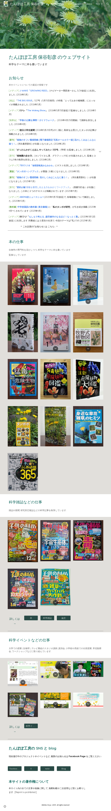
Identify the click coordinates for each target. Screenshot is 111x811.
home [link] (53, 4)
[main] (55, 59)
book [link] (70, 4)
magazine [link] (79, 4)
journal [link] (89, 4)
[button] (108, 4)
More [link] (98, 4)
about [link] (61, 4)
